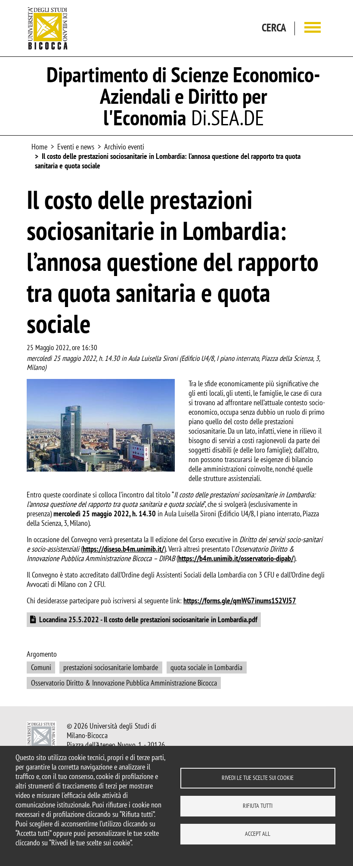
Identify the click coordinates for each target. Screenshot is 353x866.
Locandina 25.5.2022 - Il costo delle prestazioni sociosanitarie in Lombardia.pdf (148, 619)
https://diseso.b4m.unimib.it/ (123, 549)
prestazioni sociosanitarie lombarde (110, 667)
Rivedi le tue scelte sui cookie (258, 778)
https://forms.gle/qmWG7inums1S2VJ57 (239, 600)
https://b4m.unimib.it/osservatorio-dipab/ (236, 558)
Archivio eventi (124, 147)
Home (39, 147)
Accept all (257, 834)
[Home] (48, 28)
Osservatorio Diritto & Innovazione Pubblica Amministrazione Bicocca (124, 683)
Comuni (41, 667)
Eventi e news (75, 147)
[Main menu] (312, 28)
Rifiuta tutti (257, 806)
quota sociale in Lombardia (206, 667)
